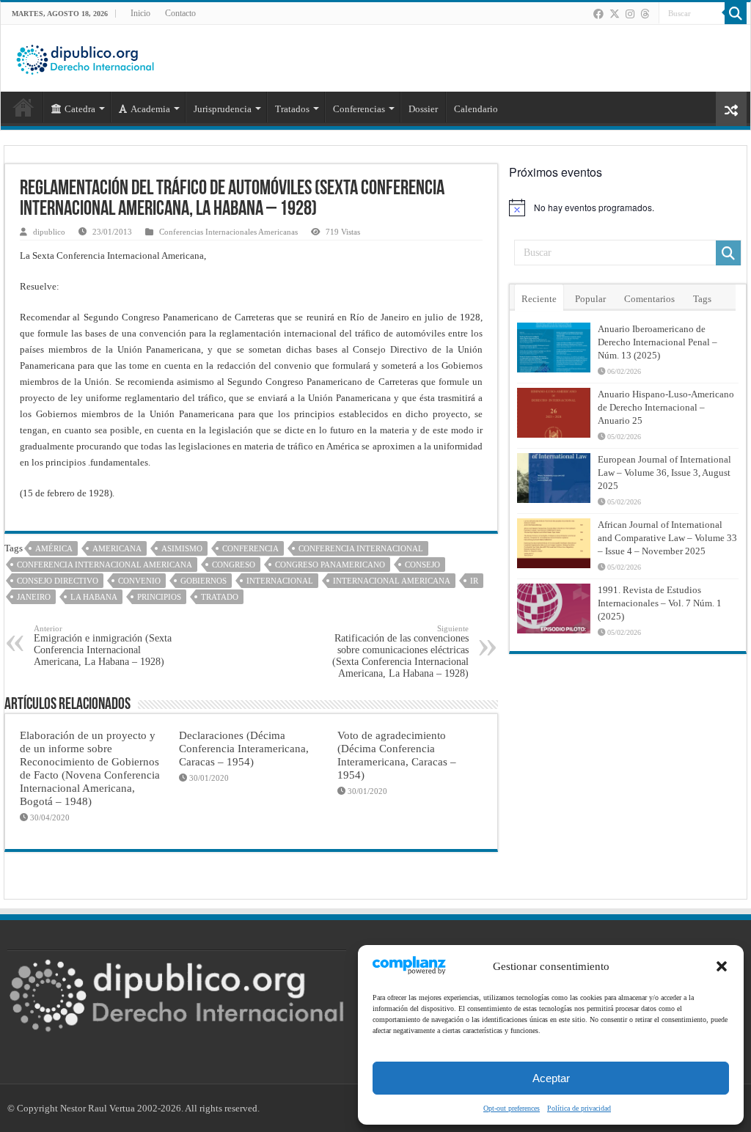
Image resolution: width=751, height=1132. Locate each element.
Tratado (219, 596)
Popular (590, 298)
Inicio (140, 13)
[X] (614, 14)
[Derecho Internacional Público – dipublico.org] (85, 57)
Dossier (423, 108)
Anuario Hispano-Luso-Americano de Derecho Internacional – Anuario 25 (666, 407)
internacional (279, 580)
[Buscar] (736, 13)
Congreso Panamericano (330, 564)
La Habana (93, 596)
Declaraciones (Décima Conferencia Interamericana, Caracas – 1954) (244, 748)
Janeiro (34, 596)
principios (159, 596)
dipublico (49, 231)
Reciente (539, 298)
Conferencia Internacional (360, 548)
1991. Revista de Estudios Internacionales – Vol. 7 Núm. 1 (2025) (660, 603)
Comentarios (649, 298)
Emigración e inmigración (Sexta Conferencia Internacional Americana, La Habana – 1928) (103, 645)
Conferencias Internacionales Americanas (228, 231)
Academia (150, 108)
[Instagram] (630, 14)
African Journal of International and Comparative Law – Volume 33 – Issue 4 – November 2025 (667, 537)
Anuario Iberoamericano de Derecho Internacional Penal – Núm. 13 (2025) (657, 342)
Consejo (422, 564)
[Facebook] (598, 14)
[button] (721, 966)
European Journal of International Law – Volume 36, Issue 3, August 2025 (664, 472)
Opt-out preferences (511, 1108)
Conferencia (250, 548)
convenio (139, 580)
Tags (702, 298)
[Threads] (645, 14)
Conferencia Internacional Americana (104, 564)
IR (474, 580)
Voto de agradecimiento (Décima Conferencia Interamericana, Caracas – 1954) (396, 755)
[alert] (628, 207)
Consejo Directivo (57, 580)
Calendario (476, 108)
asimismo (181, 548)
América (54, 548)
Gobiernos (203, 580)
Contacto (180, 13)
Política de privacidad (579, 1108)
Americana (117, 548)
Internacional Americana (391, 580)
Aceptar (551, 1078)
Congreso (233, 564)
